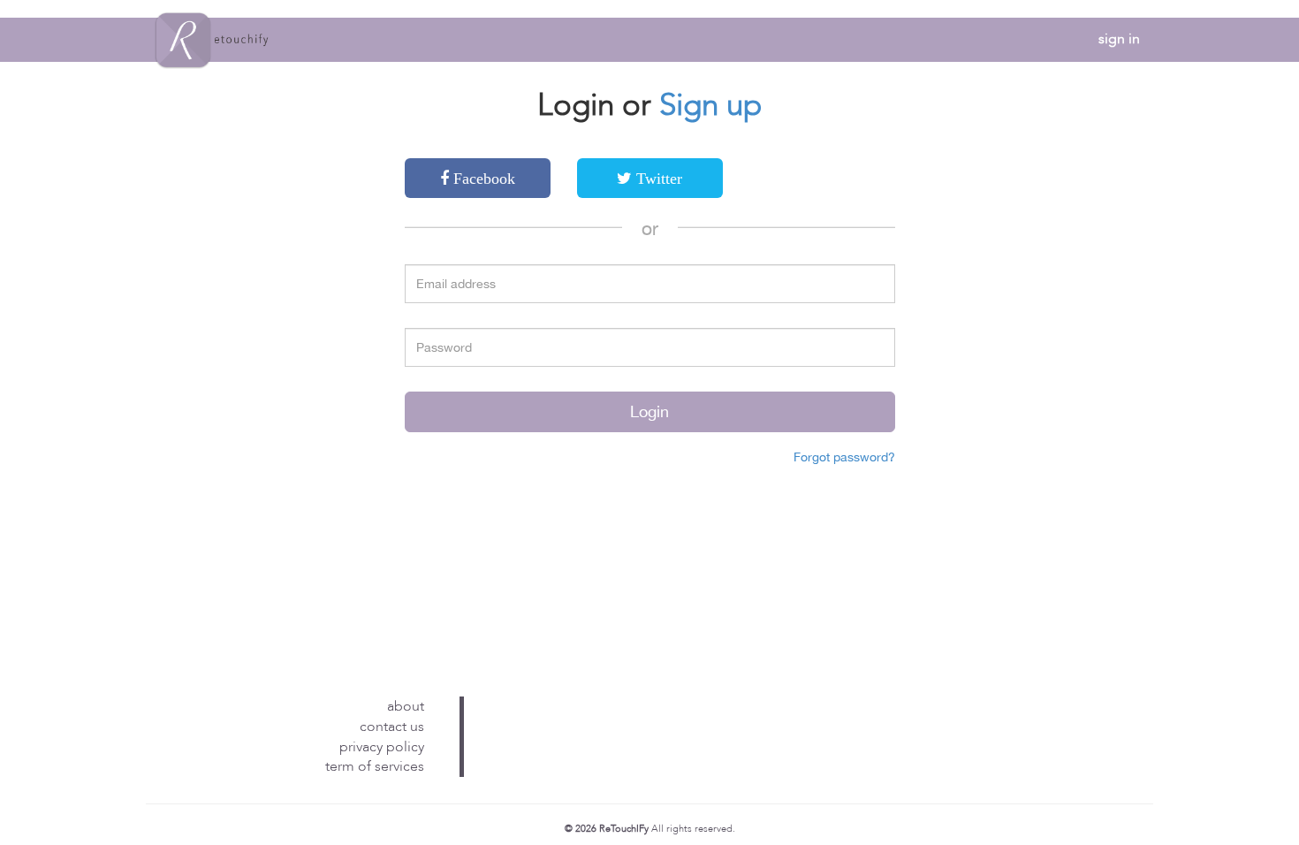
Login (649, 411)
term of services (374, 766)
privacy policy (381, 747)
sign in (1119, 39)
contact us (392, 726)
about (405, 706)
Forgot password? (844, 457)
